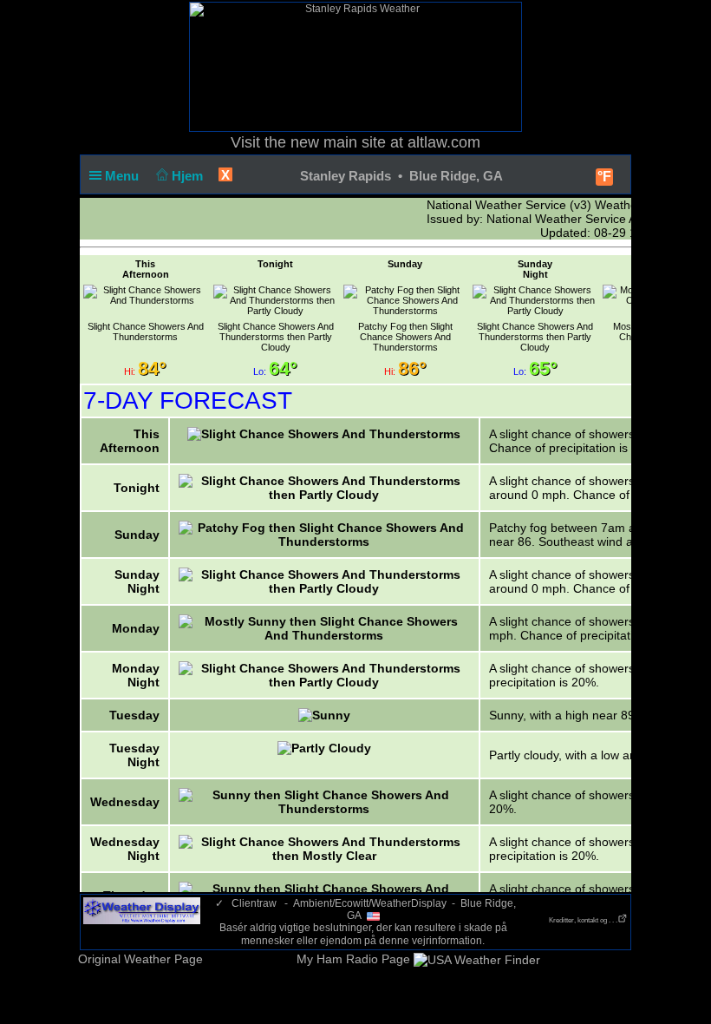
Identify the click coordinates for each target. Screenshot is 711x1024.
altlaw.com (444, 142)
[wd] (141, 910)
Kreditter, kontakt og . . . (583, 920)
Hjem (189, 175)
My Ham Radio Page (353, 959)
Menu (123, 175)
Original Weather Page (140, 959)
